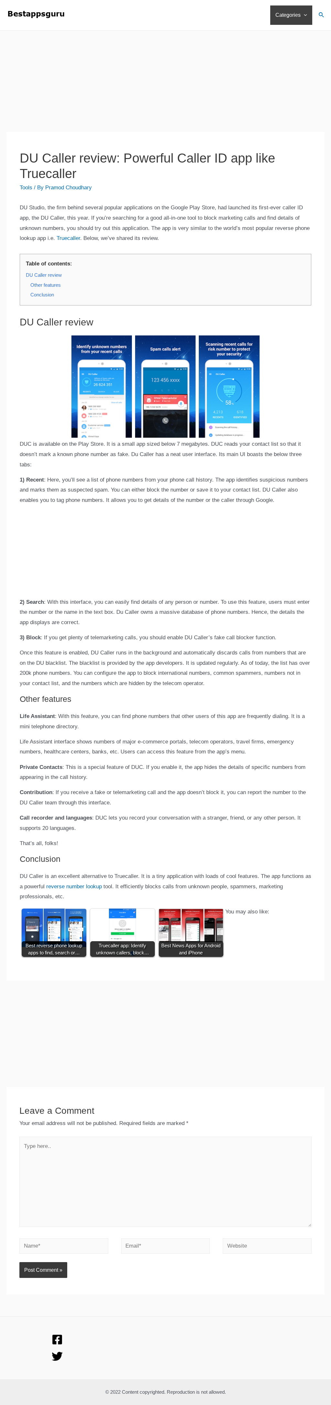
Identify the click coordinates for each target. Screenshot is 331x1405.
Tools (26, 187)
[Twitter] (57, 1356)
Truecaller (68, 238)
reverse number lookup (74, 886)
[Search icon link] (322, 16)
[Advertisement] (165, 87)
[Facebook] (57, 1339)
